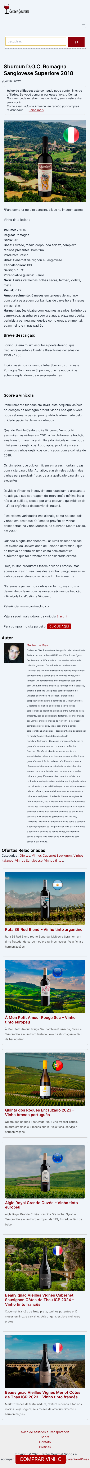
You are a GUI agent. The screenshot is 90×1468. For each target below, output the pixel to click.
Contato (45, 1442)
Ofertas (25, 855)
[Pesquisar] (76, 42)
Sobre (45, 1437)
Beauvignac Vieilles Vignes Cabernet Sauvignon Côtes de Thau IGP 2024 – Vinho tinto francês (39, 1300)
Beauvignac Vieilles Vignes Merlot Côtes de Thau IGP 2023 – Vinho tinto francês (42, 1394)
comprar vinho (41, 1459)
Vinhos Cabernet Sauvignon (52, 855)
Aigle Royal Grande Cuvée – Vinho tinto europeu (41, 1205)
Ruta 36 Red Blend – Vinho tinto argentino (43, 929)
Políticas (45, 1447)
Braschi (62, 616)
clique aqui (59, 626)
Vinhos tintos (53, 860)
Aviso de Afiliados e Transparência (45, 1432)
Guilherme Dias (37, 645)
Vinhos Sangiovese (28, 860)
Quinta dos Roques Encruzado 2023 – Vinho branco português (39, 1112)
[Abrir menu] (83, 25)
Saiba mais (36, 110)
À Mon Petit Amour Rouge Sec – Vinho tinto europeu (40, 1019)
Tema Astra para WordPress (69, 1459)
